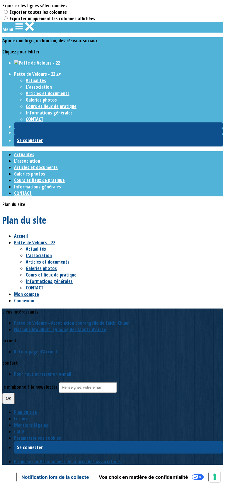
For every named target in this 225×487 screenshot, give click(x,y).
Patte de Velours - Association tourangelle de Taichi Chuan (71, 323)
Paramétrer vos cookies (37, 438)
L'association (39, 87)
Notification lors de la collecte (55, 477)
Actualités (36, 80)
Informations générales (49, 112)
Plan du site (25, 412)
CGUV (19, 431)
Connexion (24, 300)
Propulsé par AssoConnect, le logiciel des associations (67, 461)
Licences (22, 418)
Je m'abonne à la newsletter (30, 387)
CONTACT (34, 119)
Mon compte (26, 294)
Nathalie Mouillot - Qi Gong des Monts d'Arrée (60, 329)
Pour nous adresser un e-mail (42, 374)
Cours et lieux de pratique (51, 106)
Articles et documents (47, 93)
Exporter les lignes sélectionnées (34, 5)
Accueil (21, 236)
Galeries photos (41, 100)
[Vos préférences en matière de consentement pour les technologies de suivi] (214, 476)
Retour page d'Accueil (35, 351)
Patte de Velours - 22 (34, 242)
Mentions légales (31, 425)
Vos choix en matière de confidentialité (143, 477)
